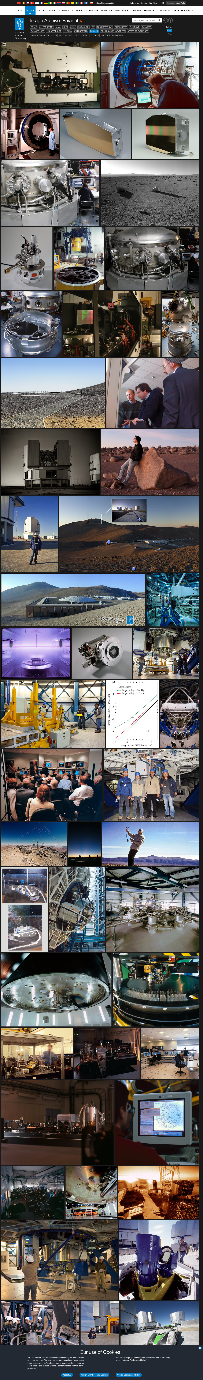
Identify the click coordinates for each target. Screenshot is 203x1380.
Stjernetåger (81, 31)
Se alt (34, 27)
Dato (169, 34)
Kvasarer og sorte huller (44, 35)
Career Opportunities (183, 10)
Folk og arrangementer (113, 31)
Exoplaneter (121, 27)
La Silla (68, 31)
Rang (169, 30)
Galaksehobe (37, 31)
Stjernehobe (81, 35)
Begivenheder (121, 10)
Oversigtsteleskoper (112, 35)
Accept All (67, 1375)
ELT (93, 27)
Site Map (153, 3)
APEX (65, 27)
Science (170, 3)
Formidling (136, 10)
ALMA (58, 27)
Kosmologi (83, 27)
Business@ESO (163, 10)
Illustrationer (54, 31)
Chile (72, 27)
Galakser (146, 27)
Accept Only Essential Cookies (94, 1375)
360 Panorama (46, 27)
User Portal (180, 3)
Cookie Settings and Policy (128, 1375)
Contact (144, 3)
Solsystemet (65, 35)
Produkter (149, 10)
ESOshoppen (63, 10)
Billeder (30, 10)
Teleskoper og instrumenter (85, 10)
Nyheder (51, 10)
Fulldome (134, 27)
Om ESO (20, 10)
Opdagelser (106, 10)
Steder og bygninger (138, 31)
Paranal (94, 31)
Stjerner (94, 35)
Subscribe (134, 3)
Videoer (40, 10)
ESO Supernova (104, 27)
